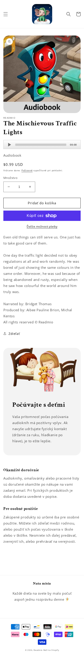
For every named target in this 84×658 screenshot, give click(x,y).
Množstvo (10, 178)
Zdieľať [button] (14, 333)
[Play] (9, 144)
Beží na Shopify (51, 650)
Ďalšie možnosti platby (42, 226)
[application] (42, 144)
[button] (6, 14)
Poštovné (27, 170)
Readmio (38, 650)
